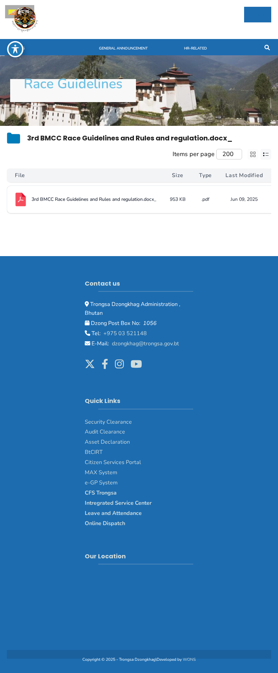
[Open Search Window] (267, 47)
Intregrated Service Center (118, 503)
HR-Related (195, 48)
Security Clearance (108, 422)
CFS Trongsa (101, 493)
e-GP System (101, 482)
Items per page (194, 154)
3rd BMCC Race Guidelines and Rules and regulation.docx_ (94, 199)
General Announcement (123, 48)
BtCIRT (94, 452)
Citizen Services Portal (113, 462)
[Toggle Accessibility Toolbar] (15, 49)
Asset (92, 442)
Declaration (114, 442)
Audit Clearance (105, 432)
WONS (189, 659)
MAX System (101, 472)
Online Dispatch (105, 523)
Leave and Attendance (114, 513)
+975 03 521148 (124, 333)
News (19, 48)
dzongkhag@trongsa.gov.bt (145, 343)
